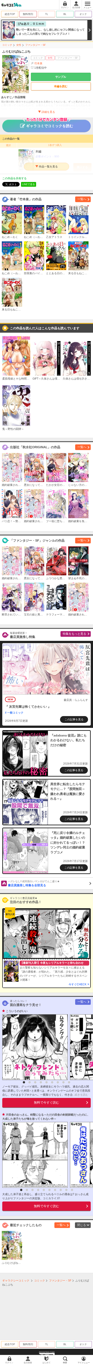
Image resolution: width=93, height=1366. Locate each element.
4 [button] (41, 1082)
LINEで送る (28, 184)
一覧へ (81, 199)
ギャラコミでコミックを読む (49, 126)
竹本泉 (38, 63)
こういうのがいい (17, 1011)
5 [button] (46, 1082)
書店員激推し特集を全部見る (34, 883)
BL (64, 14)
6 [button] (52, 1082)
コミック (7, 45)
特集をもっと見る (74, 633)
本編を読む (60, 86)
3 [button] (35, 1082)
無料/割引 (28, 14)
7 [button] (58, 1082)
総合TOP (10, 14)
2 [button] (29, 1082)
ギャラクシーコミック (15, 1280)
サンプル (60, 76)
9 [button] (69, 1082)
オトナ (83, 14)
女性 (18, 45)
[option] (34, 1047)
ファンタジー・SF (35, 45)
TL (46, 14)
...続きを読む (80, 1094)
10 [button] (72, 1190)
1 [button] (24, 1082)
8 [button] (63, 1082)
